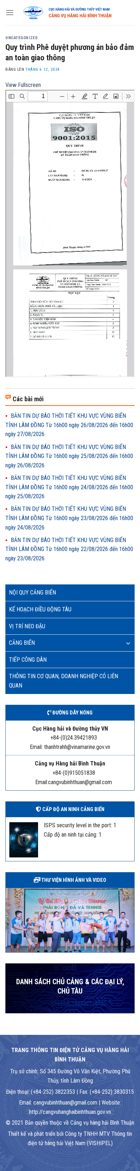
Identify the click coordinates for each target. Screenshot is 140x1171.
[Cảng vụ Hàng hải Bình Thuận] (74, 12)
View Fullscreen (23, 85)
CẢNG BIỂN (22, 642)
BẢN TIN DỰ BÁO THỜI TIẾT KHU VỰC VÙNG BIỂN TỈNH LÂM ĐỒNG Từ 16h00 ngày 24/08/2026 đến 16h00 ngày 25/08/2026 (69, 487)
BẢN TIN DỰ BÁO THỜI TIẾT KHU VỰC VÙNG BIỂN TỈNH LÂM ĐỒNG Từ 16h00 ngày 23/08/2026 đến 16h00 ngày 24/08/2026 (69, 518)
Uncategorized (21, 38)
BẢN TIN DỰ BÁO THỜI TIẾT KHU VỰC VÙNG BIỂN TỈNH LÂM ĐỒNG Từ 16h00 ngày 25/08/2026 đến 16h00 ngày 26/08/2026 (69, 456)
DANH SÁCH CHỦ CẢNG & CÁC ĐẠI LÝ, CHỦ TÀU (70, 986)
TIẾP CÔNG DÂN (28, 659)
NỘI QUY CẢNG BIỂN (32, 592)
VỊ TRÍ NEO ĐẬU (27, 626)
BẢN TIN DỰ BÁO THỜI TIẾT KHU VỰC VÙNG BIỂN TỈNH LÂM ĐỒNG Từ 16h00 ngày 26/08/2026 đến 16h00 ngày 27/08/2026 (69, 425)
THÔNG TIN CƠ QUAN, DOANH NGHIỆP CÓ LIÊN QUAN (63, 681)
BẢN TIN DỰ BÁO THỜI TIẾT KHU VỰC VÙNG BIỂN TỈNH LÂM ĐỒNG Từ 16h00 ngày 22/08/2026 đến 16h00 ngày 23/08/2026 (69, 549)
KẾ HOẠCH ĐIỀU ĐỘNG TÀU (40, 609)
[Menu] (9, 12)
